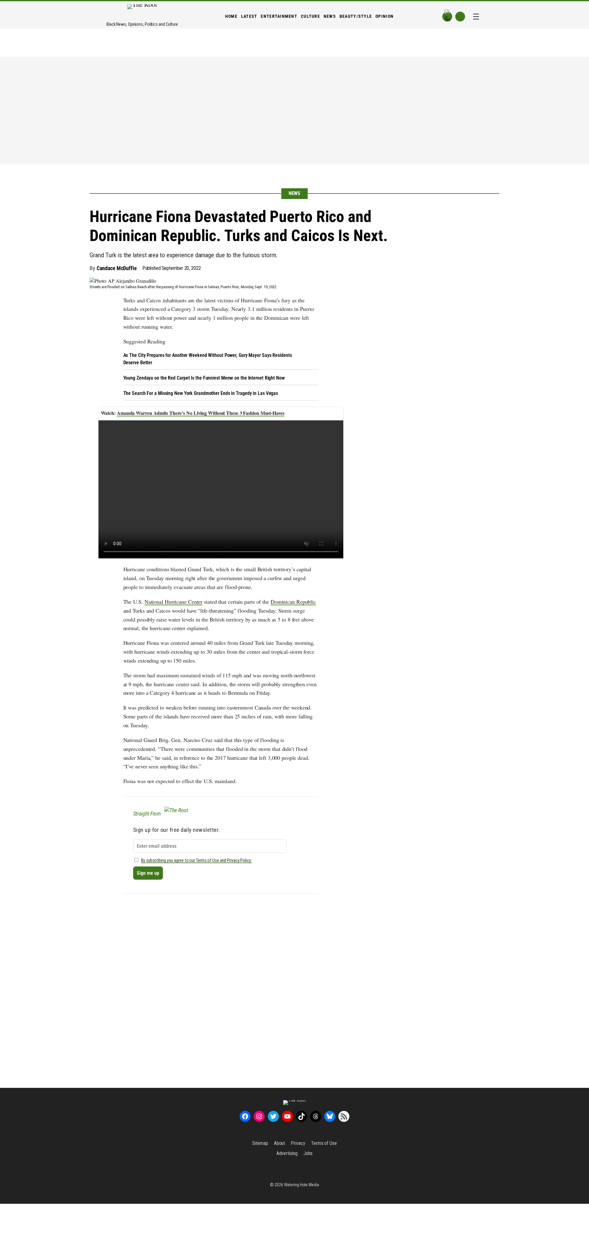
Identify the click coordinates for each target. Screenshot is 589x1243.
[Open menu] (476, 16)
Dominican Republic (293, 601)
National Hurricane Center (173, 601)
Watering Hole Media (301, 1184)
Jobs (308, 1153)
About (279, 1143)
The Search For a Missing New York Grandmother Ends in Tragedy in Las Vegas (200, 393)
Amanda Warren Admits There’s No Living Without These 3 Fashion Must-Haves (200, 412)
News (295, 193)
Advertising (287, 1153)
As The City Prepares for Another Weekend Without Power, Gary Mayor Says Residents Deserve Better (207, 358)
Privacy (298, 1143)
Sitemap (260, 1143)
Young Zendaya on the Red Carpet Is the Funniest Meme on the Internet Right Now (204, 378)
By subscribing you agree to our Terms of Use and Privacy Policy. (196, 860)
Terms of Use (324, 1143)
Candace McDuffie (117, 268)
